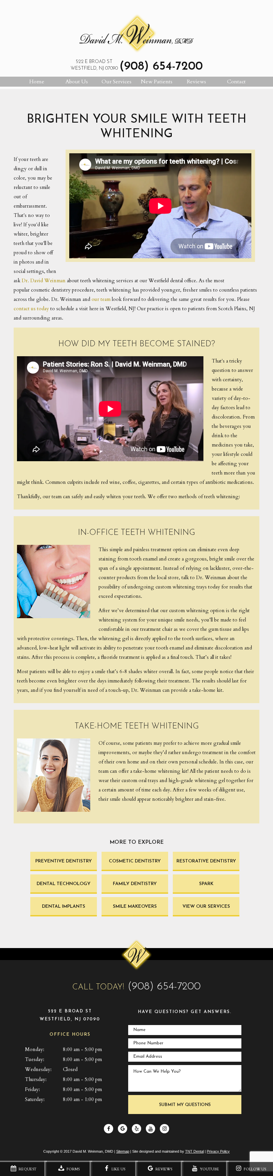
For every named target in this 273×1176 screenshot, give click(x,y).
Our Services (117, 81)
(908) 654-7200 (161, 66)
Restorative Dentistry (206, 861)
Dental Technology (64, 883)
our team (101, 299)
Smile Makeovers (135, 906)
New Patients (156, 81)
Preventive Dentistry (63, 861)
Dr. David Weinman (44, 280)
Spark (206, 883)
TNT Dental (194, 1151)
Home (36, 81)
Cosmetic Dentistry (135, 861)
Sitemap (122, 1151)
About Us (77, 81)
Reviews (196, 81)
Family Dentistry (135, 883)
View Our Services (206, 906)
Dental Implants (63, 906)
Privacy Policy (218, 1151)
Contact (236, 81)
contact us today (31, 308)
